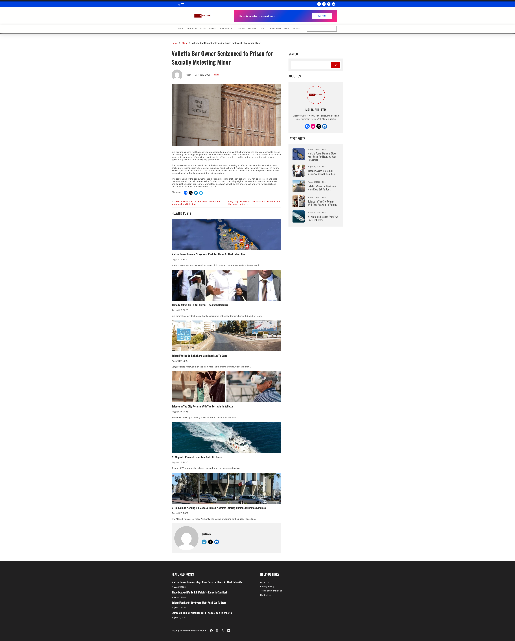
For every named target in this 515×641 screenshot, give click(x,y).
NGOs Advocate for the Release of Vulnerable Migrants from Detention (196, 202)
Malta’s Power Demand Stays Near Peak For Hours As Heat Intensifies (208, 254)
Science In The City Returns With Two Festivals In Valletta (202, 406)
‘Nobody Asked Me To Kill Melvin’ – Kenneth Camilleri (200, 305)
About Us (264, 582)
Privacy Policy (267, 586)
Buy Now (321, 15)
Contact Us (265, 595)
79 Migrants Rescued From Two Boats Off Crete (197, 457)
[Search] (335, 65)
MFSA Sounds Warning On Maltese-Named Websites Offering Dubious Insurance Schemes (219, 508)
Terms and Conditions (271, 590)
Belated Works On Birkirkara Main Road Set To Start (199, 356)
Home (180, 29)
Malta (184, 43)
